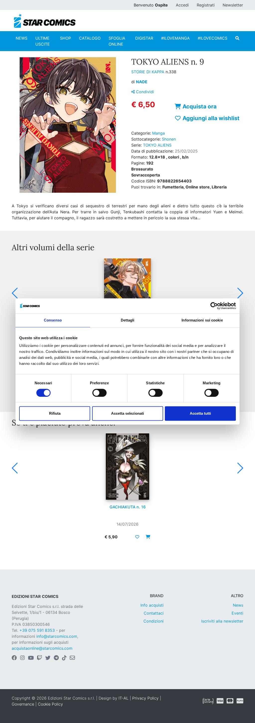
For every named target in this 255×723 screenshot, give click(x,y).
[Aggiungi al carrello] (146, 537)
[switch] (99, 393)
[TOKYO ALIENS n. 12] (127, 291)
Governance (23, 704)
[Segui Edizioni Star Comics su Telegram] (56, 658)
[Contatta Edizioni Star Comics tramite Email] (72, 658)
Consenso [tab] (53, 320)
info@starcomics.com (56, 636)
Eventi (237, 613)
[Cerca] (237, 38)
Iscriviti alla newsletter (222, 621)
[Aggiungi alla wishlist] (137, 537)
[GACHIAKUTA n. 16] (127, 466)
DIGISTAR (144, 38)
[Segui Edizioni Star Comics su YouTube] (31, 658)
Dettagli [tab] (127, 320)
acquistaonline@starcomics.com (42, 648)
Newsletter (233, 4)
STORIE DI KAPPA (148, 71)
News (238, 605)
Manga (158, 133)
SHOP (65, 38)
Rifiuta (55, 413)
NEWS (21, 38)
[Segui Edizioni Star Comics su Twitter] (48, 658)
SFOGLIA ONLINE (117, 41)
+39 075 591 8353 (37, 630)
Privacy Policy (145, 698)
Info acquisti (152, 605)
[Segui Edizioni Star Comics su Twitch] (39, 658)
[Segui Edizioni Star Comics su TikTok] (64, 658)
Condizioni (153, 621)
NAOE (141, 81)
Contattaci (154, 613)
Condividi (144, 91)
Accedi (182, 4)
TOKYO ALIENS (157, 145)
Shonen (169, 139)
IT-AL (123, 698)
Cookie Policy (50, 704)
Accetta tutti (200, 413)
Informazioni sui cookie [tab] (202, 320)
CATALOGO (90, 38)
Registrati (206, 4)
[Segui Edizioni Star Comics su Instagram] (22, 658)
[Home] (44, 21)
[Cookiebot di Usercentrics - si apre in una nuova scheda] (214, 306)
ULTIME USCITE (42, 41)
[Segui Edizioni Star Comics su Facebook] (14, 658)
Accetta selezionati (127, 413)
